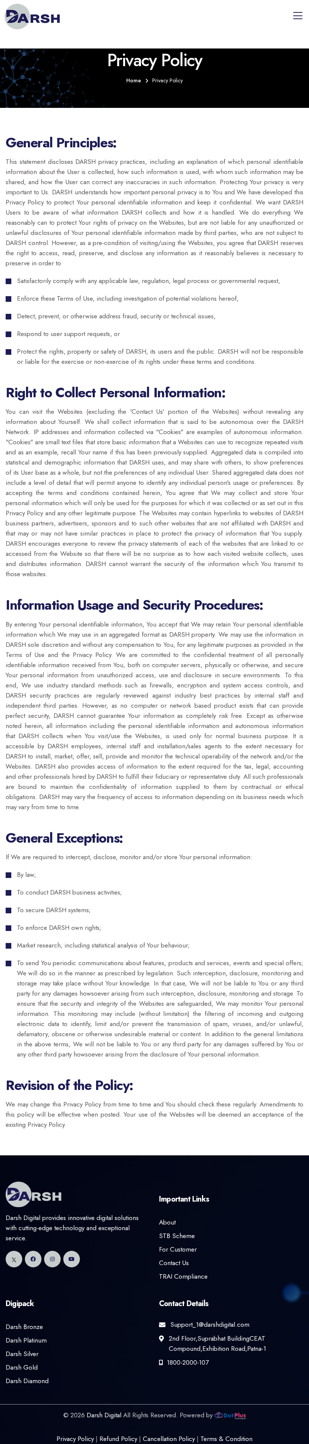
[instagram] (52, 1259)
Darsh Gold (22, 1367)
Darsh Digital (104, 1415)
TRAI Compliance (183, 1276)
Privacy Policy (75, 1438)
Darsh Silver (22, 1353)
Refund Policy (118, 1438)
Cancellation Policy (169, 1438)
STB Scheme (177, 1235)
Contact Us (174, 1262)
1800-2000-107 (188, 1362)
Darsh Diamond (27, 1380)
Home (133, 80)
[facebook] (33, 1259)
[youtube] (71, 1259)
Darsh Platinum (26, 1340)
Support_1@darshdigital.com (209, 1324)
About (167, 1222)
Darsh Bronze (24, 1326)
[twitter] (14, 1259)
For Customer (178, 1249)
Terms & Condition (226, 1438)
